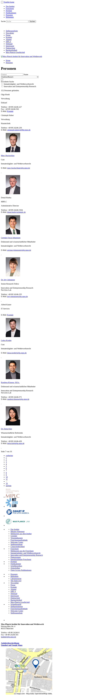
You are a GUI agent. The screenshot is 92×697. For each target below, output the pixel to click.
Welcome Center (17, 542)
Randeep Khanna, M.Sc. (10, 382)
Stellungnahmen (17, 607)
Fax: (3, 109)
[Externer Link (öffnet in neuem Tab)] (29, 694)
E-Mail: (4, 111)
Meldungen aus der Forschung (22, 551)
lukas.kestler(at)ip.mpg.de (17, 353)
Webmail (9, 44)
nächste (8, 486)
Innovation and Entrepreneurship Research (27, 555)
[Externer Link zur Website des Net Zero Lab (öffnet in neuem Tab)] (12, 506)
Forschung (10, 9)
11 (7, 479)
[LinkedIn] (3, 27)
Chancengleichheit (18, 547)
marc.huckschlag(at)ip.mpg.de (18, 168)
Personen (9, 15)
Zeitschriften (15, 568)
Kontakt (9, 37)
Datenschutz (10, 48)
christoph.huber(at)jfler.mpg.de (18, 130)
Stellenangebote (12, 31)
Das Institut (10, 6)
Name (26, 74)
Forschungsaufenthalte (19, 540)
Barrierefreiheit (11, 50)
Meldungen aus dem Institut (21, 534)
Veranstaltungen (17, 538)
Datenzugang (16, 557)
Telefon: (4, 107)
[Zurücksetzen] (3, 79)
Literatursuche (16, 579)
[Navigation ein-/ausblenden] (2, 2)
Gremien (14, 536)
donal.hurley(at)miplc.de (16, 212)
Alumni (9, 39)
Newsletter (10, 33)
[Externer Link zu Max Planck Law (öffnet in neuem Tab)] (18, 525)
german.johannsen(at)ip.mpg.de (19, 250)
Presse (8, 35)
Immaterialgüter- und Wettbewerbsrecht (25, 553)
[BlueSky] (8, 27)
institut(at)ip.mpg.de (8, 637)
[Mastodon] (14, 27)
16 (7, 484)
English (7, 2)
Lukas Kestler (6, 340)
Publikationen (11, 13)
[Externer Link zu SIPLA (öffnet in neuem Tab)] (18, 516)
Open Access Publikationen (21, 570)
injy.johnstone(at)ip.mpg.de (17, 296)
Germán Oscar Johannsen (10, 238)
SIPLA (8, 42)
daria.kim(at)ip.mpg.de (15, 443)
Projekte (9, 11)
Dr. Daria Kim (6, 429)
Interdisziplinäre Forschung (21, 559)
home (12, 2)
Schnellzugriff (16, 604)
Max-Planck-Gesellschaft (15, 52)
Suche (3, 21)
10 (7, 477)
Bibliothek (10, 17)
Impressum (10, 46)
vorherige (9, 456)
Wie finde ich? (16, 581)
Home (8, 60)
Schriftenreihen (16, 566)
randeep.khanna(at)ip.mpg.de (18, 399)
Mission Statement (17, 532)
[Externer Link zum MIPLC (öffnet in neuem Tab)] (12, 497)
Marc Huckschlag (7, 156)
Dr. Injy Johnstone (8, 280)
